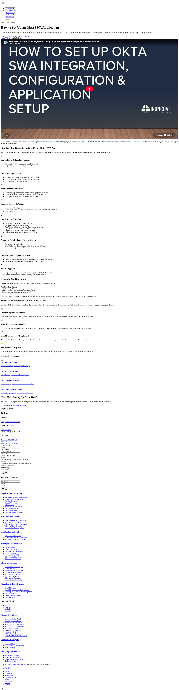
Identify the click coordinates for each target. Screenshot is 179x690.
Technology (9, 675)
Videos (7, 38)
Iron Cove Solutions (13, 664)
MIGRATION (9, 15)
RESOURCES (10, 17)
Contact (7, 19)
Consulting (8, 673)
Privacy (23, 664)
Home (3, 38)
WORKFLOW (10, 13)
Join (5, 489)
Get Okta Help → (7, 405)
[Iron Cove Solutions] (12, 3)
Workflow (8, 679)
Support (7, 683)
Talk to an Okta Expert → (9, 36)
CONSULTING (10, 8)
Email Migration (10, 677)
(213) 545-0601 (6, 430)
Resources (8, 681)
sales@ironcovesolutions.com (10, 422)
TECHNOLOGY (10, 11)
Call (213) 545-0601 (24, 36)
